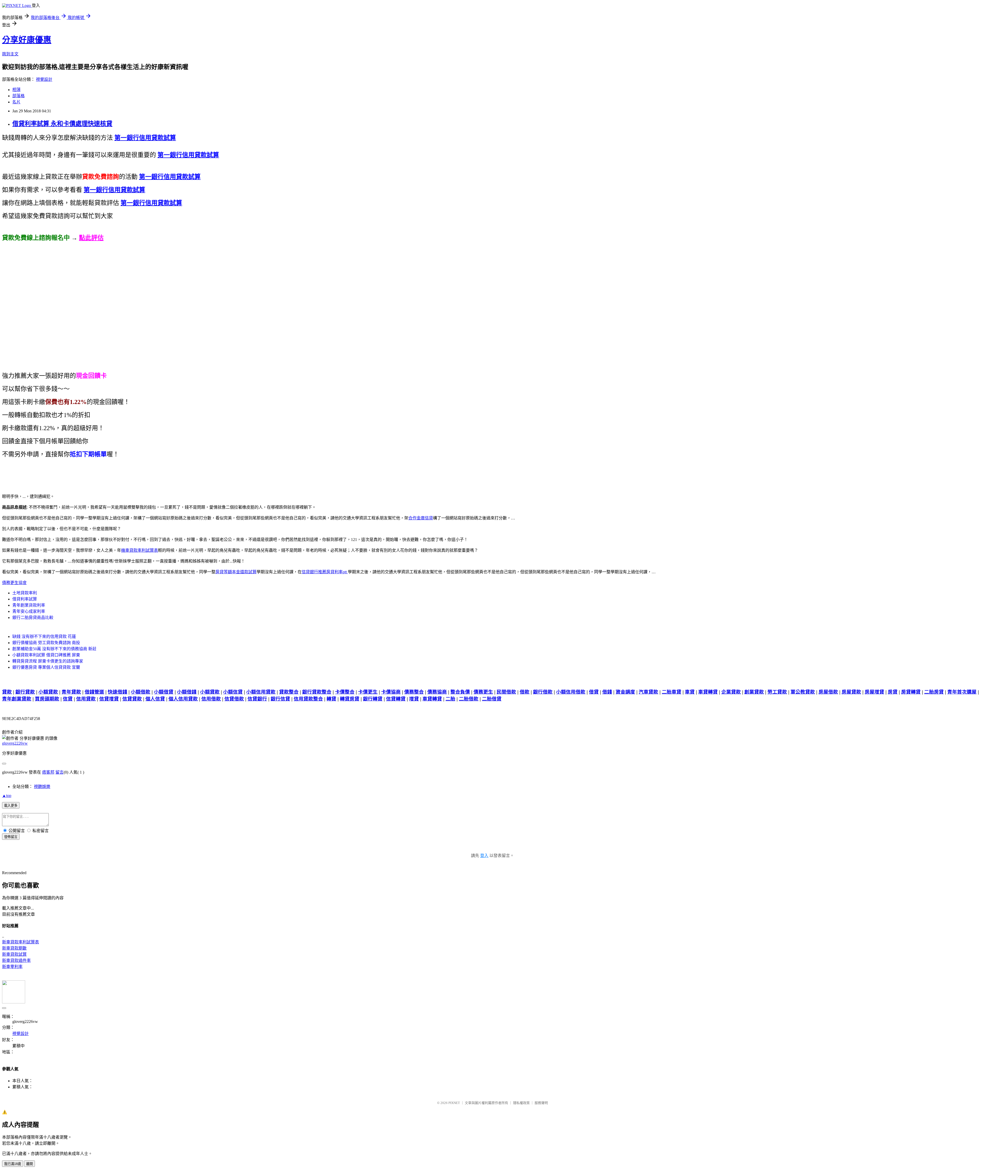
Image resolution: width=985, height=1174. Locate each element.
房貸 (893, 692)
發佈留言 (10, 837)
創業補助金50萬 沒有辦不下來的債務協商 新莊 (54, 649)
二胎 (450, 699)
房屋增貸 (874, 692)
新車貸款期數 (14, 948)
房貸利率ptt (337, 572)
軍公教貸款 (803, 692)
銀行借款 (543, 692)
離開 (29, 1164)
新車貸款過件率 (16, 960)
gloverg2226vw (15, 743)
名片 (16, 102)
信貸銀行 (257, 699)
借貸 (594, 692)
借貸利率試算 (24, 599)
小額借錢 (186, 692)
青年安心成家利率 (28, 611)
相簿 (16, 89)
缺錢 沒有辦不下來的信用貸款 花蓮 (44, 636)
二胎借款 (468, 699)
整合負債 (460, 692)
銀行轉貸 (372, 699)
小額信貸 (233, 692)
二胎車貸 (671, 692)
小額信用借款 (570, 692)
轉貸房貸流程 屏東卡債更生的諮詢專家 (47, 661)
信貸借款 (234, 699)
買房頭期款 (47, 699)
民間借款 (506, 692)
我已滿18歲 (12, 1164)
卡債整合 (344, 692)
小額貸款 (48, 692)
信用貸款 (86, 699)
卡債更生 (368, 692)
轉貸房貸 (349, 699)
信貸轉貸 (396, 699)
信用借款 (211, 699)
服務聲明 (541, 1103)
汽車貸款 (648, 692)
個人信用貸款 (183, 699)
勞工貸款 (777, 692)
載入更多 (10, 805)
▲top (6, 795)
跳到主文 (10, 54)
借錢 (607, 692)
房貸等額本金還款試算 (236, 572)
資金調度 (625, 692)
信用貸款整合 (308, 699)
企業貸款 (731, 692)
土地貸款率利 (24, 593)
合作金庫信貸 (420, 518)
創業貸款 (754, 692)
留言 (59, 772)
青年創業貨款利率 (28, 605)
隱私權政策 (521, 1103)
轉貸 (331, 699)
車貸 (690, 692)
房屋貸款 (851, 692)
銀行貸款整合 (316, 692)
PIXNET (454, 1103)
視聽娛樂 (42, 786)
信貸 (68, 699)
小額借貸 (163, 692)
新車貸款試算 (14, 954)
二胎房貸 (934, 692)
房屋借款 (828, 692)
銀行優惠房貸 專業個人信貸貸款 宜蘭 (46, 667)
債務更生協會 (14, 582)
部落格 (18, 96)
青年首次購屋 (962, 692)
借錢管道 (94, 692)
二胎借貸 (491, 699)
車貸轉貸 (708, 692)
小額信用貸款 (260, 692)
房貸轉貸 (911, 692)
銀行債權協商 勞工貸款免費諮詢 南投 (46, 642)
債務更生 (483, 692)
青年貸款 (71, 692)
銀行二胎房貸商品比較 (32, 617)
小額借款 (140, 692)
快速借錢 (117, 692)
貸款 (7, 692)
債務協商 (437, 692)
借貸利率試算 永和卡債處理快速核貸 (62, 123)
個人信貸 (155, 699)
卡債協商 (391, 692)
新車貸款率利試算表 (20, 942)
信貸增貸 (109, 699)
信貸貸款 (132, 699)
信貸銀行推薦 (314, 572)
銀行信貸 (280, 699)
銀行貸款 (25, 692)
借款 (524, 692)
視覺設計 (44, 79)
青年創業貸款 (16, 699)
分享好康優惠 (26, 39)
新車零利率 (12, 966)
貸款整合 (289, 692)
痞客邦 (48, 772)
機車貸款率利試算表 (139, 550)
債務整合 (414, 692)
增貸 (414, 699)
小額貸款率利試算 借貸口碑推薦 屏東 (46, 655)
